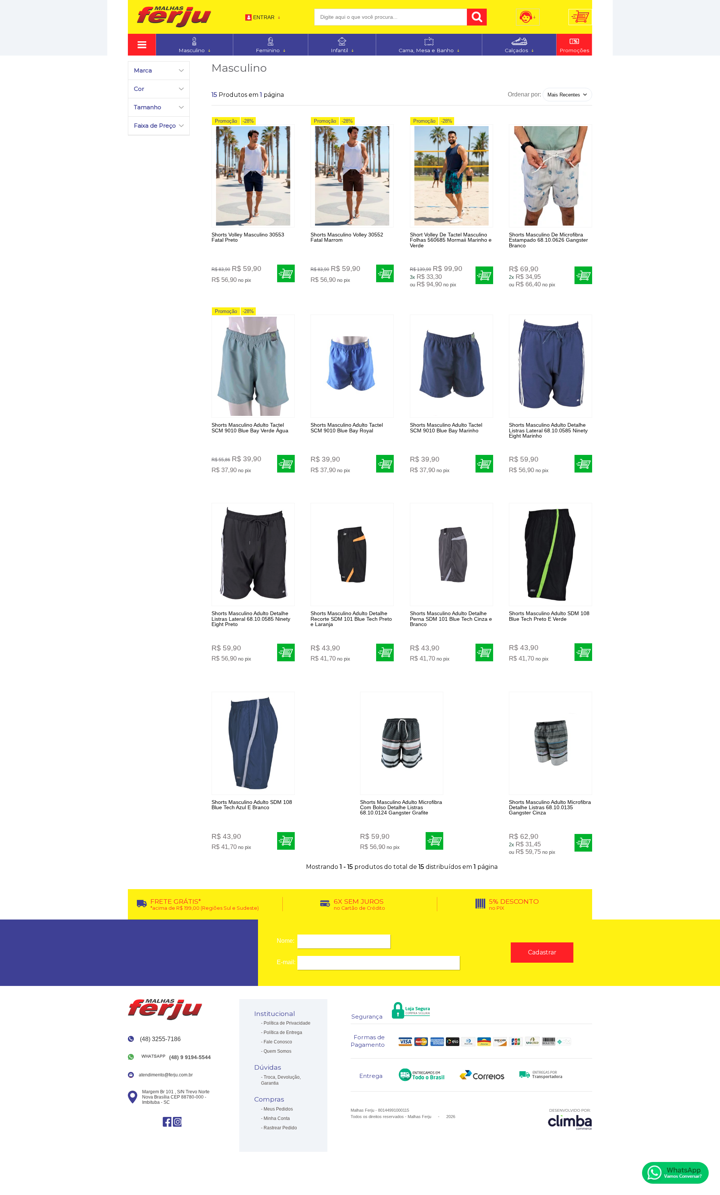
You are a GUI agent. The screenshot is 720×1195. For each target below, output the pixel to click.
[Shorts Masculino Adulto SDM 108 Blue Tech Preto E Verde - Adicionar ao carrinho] (583, 652)
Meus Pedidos (278, 1109)
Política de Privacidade (287, 1023)
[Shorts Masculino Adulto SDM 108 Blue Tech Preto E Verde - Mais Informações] (550, 554)
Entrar (263, 17)
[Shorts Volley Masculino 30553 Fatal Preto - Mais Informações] (253, 176)
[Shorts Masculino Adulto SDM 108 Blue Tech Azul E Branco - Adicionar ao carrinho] (286, 841)
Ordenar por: (524, 94)
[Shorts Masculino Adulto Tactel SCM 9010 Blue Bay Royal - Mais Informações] (352, 366)
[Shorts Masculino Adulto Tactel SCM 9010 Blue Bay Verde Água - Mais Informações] (253, 366)
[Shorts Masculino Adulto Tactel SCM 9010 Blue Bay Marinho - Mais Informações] (451, 366)
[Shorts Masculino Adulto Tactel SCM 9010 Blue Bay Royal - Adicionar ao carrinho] (385, 464)
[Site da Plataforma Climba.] (570, 1119)
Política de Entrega (283, 1032)
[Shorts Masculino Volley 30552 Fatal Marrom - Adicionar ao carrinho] (385, 273)
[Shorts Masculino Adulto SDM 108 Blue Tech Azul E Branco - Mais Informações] (253, 743)
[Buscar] (477, 17)
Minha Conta (277, 1118)
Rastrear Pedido (280, 1127)
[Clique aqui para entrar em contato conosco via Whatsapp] (675, 1173)
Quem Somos (277, 1051)
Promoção (226, 121)
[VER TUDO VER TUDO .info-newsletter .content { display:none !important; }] (142, 45)
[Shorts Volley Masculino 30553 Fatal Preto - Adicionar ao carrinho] (286, 273)
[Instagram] (177, 1122)
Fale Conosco (278, 1041)
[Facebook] (167, 1122)
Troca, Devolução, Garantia (281, 1080)
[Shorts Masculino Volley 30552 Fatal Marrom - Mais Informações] (352, 176)
